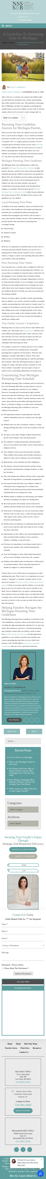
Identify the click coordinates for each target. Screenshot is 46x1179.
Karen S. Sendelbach (17, 87)
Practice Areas (11, 1048)
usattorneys (37, 720)
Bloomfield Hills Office (23, 988)
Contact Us (23, 1052)
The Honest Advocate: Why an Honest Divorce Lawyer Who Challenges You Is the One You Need (21, 771)
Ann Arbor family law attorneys (15, 634)
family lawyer (28, 331)
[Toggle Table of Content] (21, 118)
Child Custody (7, 92)
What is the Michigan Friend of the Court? (22, 763)
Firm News (25, 1048)
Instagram (16, 1149)
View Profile (14, 720)
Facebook (23, 1149)
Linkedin (26, 720)
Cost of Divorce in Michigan (20, 757)
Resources (37, 1048)
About (18, 1044)
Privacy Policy (18, 965)
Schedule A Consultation (23, 849)
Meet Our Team (30, 1044)
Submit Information (23, 974)
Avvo (31, 720)
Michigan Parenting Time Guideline (22, 168)
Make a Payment (23, 1110)
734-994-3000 (25, 20)
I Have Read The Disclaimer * (16, 968)
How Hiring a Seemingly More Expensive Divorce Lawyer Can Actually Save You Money (22, 782)
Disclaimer (6, 965)
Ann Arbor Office (23, 982)
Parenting (16, 92)
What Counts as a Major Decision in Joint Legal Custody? (23, 790)
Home (9, 1044)
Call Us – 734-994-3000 (24, 856)
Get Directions (23, 1082)
